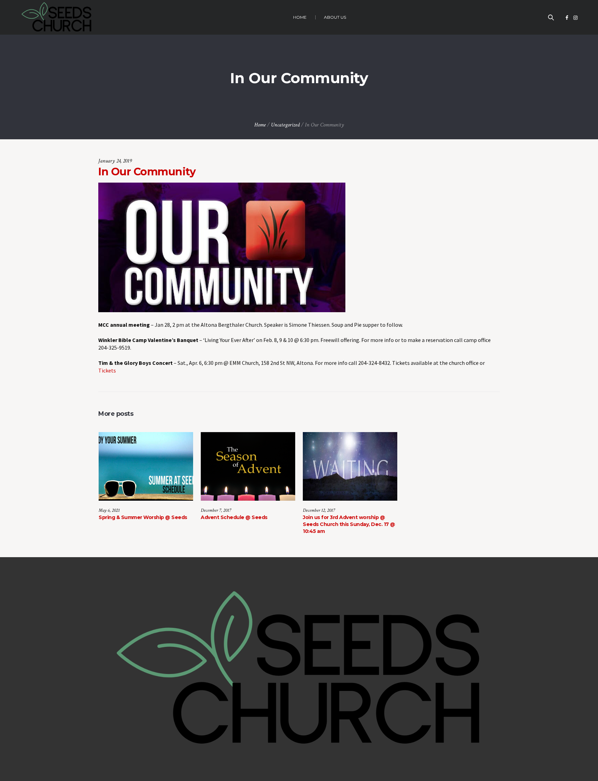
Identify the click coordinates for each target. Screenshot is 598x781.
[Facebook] (566, 17)
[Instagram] (575, 17)
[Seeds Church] (299, 669)
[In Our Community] (221, 246)
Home (260, 125)
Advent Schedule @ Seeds (234, 517)
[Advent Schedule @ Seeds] (248, 466)
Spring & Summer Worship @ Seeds (143, 517)
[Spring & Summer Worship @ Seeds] (146, 466)
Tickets (107, 370)
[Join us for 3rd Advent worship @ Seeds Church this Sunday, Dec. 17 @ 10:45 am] (350, 466)
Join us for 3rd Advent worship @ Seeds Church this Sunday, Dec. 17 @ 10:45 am (349, 524)
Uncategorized (285, 125)
